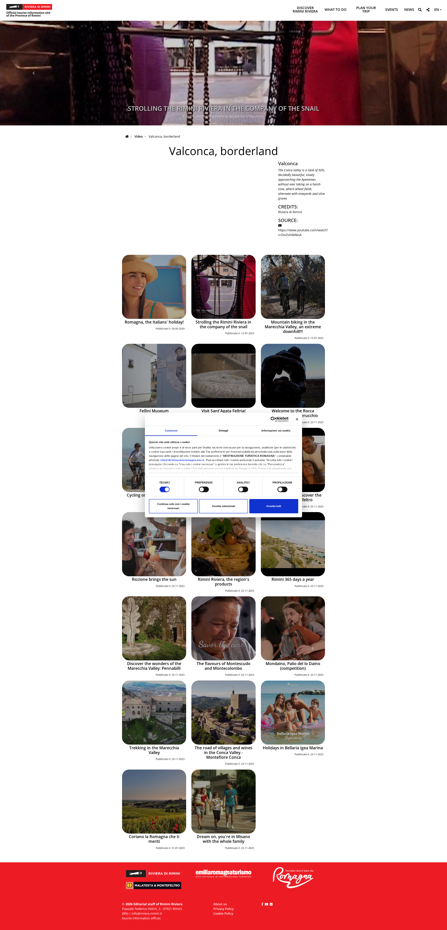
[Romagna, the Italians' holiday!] (154, 287)
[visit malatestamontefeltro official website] (154, 888)
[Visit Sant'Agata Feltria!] (223, 376)
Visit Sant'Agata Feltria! (223, 410)
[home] (127, 136)
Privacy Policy (223, 909)
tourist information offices (141, 918)
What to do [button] (336, 10)
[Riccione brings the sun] (154, 544)
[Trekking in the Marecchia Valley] (154, 713)
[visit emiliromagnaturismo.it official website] (223, 873)
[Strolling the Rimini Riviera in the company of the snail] (223, 287)
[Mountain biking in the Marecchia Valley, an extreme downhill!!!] (293, 287)
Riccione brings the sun (154, 579)
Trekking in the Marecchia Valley (154, 750)
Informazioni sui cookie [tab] (275, 430)
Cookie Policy (223, 913)
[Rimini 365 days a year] (293, 544)
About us (220, 904)
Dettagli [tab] (223, 430)
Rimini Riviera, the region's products (223, 581)
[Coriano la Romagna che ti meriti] (154, 802)
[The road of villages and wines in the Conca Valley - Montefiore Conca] (223, 713)
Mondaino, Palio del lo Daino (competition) (293, 666)
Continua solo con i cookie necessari (173, 506)
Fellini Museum (154, 410)
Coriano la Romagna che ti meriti (154, 839)
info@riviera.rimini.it (147, 913)
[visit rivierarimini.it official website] (154, 871)
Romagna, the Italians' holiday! (154, 322)
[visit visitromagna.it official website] (293, 877)
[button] (419, 10)
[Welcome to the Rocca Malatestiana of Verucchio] (293, 376)
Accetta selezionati (223, 506)
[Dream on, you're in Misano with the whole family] (223, 802)
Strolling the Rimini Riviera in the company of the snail (223, 324)
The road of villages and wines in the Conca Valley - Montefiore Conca (223, 752)
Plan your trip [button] (366, 10)
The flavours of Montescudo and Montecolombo (223, 666)
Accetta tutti (273, 506)
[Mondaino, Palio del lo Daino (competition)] (293, 628)
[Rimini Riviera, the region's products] (223, 544)
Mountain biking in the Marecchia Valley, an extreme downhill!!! (223, 108)
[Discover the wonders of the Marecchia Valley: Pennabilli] (154, 628)
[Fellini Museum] (154, 376)
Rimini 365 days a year (293, 579)
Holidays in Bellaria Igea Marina (293, 747)
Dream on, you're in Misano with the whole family (223, 839)
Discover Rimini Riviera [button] (305, 10)
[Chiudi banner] (297, 419)
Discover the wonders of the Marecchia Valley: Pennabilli (154, 666)
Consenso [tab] (171, 430)
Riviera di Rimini (290, 212)
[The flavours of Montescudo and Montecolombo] (223, 628)
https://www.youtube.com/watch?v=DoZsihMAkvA (303, 232)
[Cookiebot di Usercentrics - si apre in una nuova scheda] (273, 419)
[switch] (204, 489)
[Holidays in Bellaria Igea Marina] (293, 713)
